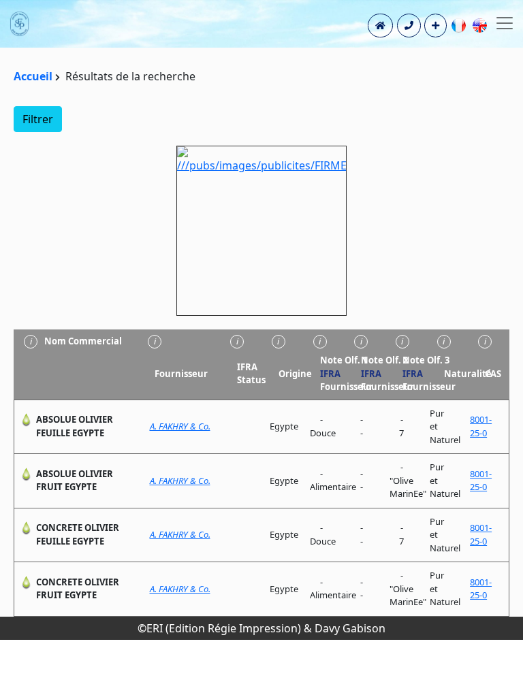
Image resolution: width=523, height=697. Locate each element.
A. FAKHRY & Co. (180, 426)
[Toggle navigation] (504, 23)
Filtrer (37, 119)
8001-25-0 (481, 426)
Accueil (33, 76)
